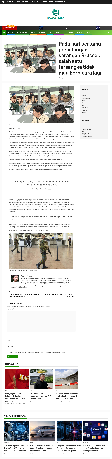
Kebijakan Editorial (47, 1)
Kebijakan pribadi (59, 1)
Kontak (88, 32)
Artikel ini (59, 160)
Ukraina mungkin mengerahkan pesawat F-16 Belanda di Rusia (40, 396)
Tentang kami (20, 1)
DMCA (38, 1)
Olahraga (69, 32)
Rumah (10, 32)
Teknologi (58, 32)
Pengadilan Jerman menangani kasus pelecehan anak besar (58, 294)
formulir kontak (30, 1)
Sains (58, 442)
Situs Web (10, 346)
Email (9, 340)
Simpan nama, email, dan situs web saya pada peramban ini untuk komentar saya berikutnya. (37, 352)
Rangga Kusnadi (64, 78)
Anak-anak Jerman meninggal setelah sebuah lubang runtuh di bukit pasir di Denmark (66, 396)
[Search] (108, 32)
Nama (9, 334)
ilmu (50, 32)
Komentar (10, 309)
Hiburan (79, 32)
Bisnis (31, 442)
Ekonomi (42, 32)
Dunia (33, 32)
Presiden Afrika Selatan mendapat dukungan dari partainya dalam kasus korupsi (24, 294)
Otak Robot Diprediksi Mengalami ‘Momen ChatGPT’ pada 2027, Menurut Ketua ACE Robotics (16, 448)
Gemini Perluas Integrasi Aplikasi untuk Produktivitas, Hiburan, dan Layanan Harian (95, 448)
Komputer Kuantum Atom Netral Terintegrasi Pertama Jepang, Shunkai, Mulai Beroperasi (53, 28)
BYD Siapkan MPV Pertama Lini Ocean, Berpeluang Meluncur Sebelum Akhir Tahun (41, 448)
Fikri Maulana (19, 453)
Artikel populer (22, 32)
